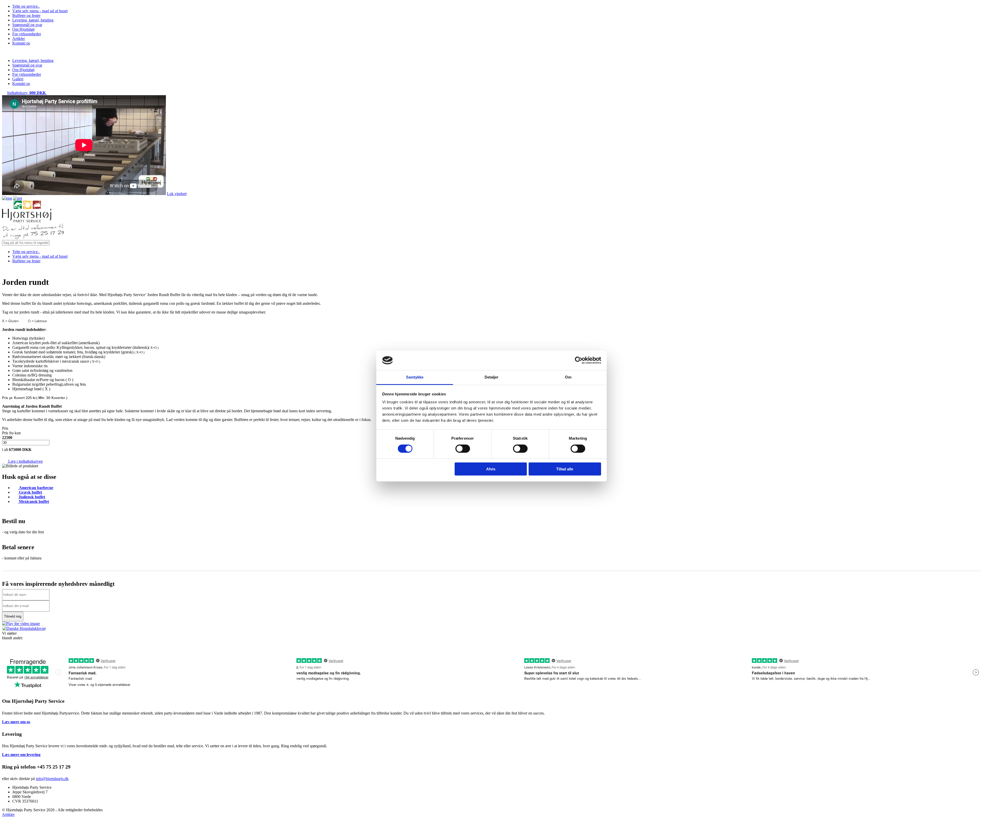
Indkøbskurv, (26, 93)
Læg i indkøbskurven (25, 461)
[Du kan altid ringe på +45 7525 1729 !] (33, 237)
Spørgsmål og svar (27, 25)
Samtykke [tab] (415, 377)
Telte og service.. (26, 6)
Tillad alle (564, 469)
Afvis (490, 469)
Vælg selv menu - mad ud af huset (40, 11)
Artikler (18, 38)
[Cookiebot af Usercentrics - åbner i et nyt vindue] (578, 360)
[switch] (462, 449)
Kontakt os (21, 43)
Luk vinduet (177, 193)
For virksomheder (26, 34)
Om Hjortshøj (23, 29)
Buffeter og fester (26, 15)
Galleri (17, 79)
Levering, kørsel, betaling (33, 20)
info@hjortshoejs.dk (52, 778)
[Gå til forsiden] (26, 221)
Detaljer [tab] (492, 377)
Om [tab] (568, 377)
